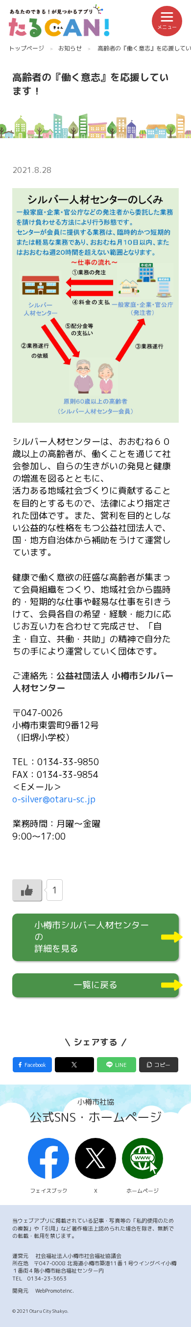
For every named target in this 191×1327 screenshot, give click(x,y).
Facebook (35, 1064)
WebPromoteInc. (54, 1291)
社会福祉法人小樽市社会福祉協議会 (78, 1256)
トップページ (26, 48)
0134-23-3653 (47, 1278)
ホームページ (142, 1191)
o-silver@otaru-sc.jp (54, 799)
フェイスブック (49, 1191)
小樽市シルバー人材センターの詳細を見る (91, 937)
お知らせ (70, 48)
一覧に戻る (95, 985)
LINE (121, 1064)
